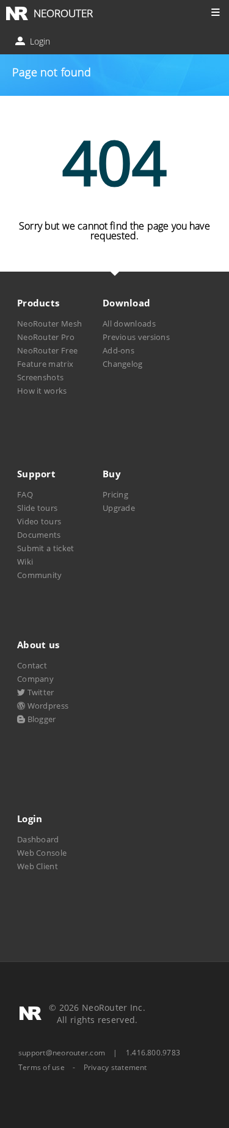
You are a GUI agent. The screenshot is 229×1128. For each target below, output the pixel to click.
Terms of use (41, 1067)
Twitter (39, 692)
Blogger (40, 719)
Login (39, 41)
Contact (32, 665)
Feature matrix (45, 363)
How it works (42, 390)
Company (35, 678)
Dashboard (38, 839)
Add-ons (118, 350)
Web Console (42, 852)
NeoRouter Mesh (49, 323)
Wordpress (46, 705)
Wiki (25, 561)
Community (39, 574)
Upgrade (119, 507)
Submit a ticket (45, 548)
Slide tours (37, 507)
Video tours (39, 521)
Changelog (123, 363)
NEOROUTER (63, 13)
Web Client (37, 866)
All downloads (129, 323)
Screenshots (40, 377)
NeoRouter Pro (46, 336)
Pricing (115, 494)
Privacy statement (115, 1067)
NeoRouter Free (47, 350)
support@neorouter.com (61, 1052)
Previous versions (136, 336)
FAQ (25, 494)
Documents (39, 534)
